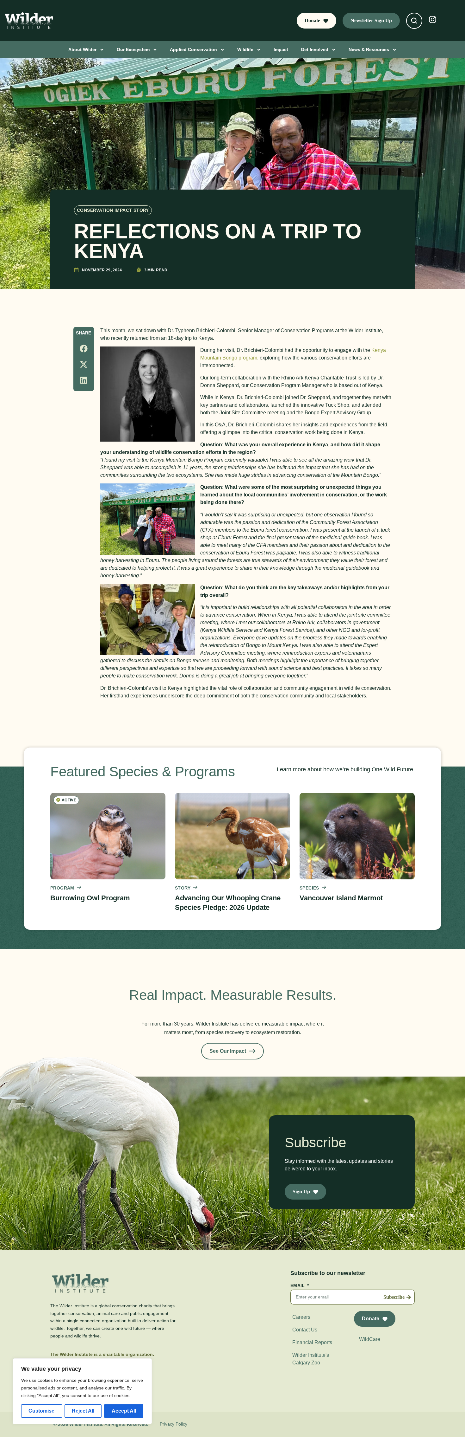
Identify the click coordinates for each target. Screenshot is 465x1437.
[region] (82, 1391)
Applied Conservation (193, 49)
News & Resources (369, 49)
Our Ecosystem (133, 49)
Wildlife (245, 49)
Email (298, 1285)
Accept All (124, 1411)
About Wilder (82, 49)
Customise (41, 1411)
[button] (84, 348)
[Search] (414, 20)
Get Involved (314, 49)
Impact (281, 49)
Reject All (83, 1411)
